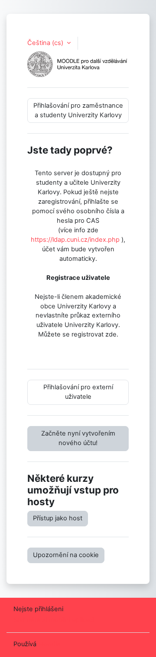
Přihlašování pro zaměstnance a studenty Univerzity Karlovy (78, 110)
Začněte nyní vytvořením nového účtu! (78, 438)
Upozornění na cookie (66, 555)
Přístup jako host (57, 518)
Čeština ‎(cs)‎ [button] (46, 43)
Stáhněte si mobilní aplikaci (53, 620)
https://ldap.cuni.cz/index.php (75, 240)
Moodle (49, 644)
